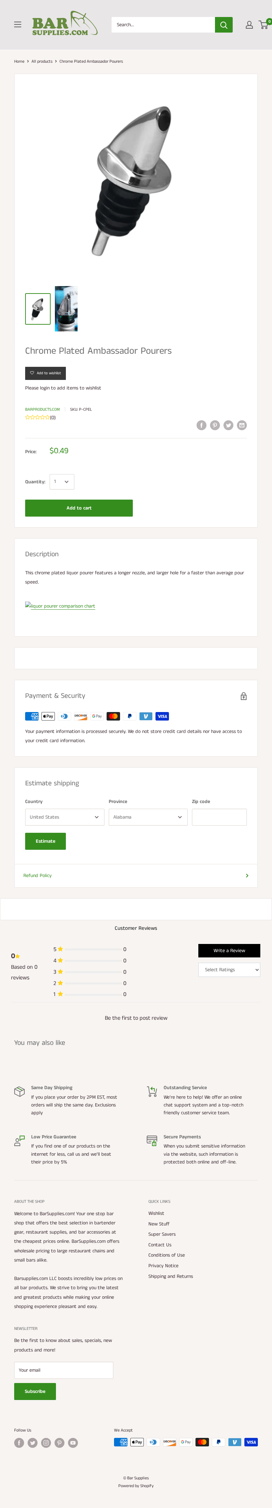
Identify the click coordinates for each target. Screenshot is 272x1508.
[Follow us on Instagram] (46, 1443)
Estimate (45, 841)
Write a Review (229, 950)
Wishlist (156, 1213)
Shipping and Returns (170, 1276)
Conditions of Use (166, 1255)
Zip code (201, 801)
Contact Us (159, 1244)
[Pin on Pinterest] (215, 425)
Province (118, 801)
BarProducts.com (42, 409)
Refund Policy (37, 875)
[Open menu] (17, 24)
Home (19, 61)
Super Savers (162, 1234)
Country (33, 801)
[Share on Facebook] (201, 425)
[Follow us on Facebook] (19, 1443)
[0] (263, 25)
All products (42, 61)
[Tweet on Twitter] (228, 425)
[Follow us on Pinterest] (59, 1443)
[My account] (249, 25)
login (45, 388)
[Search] (224, 25)
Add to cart (79, 508)
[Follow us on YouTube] (73, 1443)
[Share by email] (242, 425)
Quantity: (35, 481)
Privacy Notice (163, 1265)
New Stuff (159, 1224)
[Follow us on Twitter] (33, 1443)
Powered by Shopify (136, 1486)
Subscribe (35, 1391)
